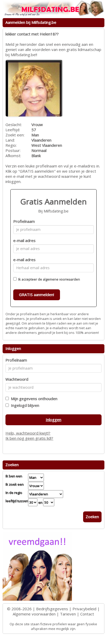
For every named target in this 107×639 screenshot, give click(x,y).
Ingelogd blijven (24, 405)
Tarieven (68, 613)
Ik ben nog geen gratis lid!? (29, 438)
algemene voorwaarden (61, 279)
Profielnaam (24, 221)
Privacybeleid (84, 608)
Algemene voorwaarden (34, 613)
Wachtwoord (16, 379)
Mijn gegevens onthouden (33, 398)
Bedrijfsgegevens (52, 608)
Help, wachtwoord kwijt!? (27, 433)
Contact (87, 613)
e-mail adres (24, 240)
